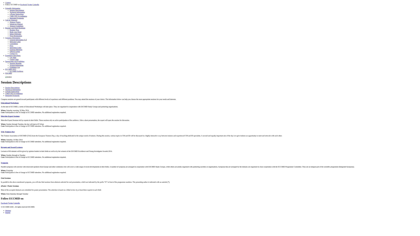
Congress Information (12, 38)
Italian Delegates (15, 34)
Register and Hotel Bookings (15, 28)
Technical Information (17, 12)
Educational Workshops (10, 103)
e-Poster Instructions (17, 14)
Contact (8, 3)
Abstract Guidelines (16, 26)
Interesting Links (15, 48)
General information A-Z (18, 40)
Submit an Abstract (16, 24)
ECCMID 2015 (10, 69)
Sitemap (8, 211)
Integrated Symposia (17, 18)
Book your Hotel (15, 32)
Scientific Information (12, 8)
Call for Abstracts (11, 20)
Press (11, 46)
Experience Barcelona (12, 55)
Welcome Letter (15, 42)
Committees (14, 44)
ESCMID (8, 73)
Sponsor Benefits (15, 63)
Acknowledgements (16, 65)
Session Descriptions (17, 10)
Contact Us (13, 54)
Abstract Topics (15, 22)
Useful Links (14, 59)
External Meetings (16, 50)
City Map (13, 57)
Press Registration (16, 36)
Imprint (7, 212)
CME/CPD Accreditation (18, 16)
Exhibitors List (15, 67)
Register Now (14, 30)
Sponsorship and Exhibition (14, 61)
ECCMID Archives (16, 71)
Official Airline (15, 52)
